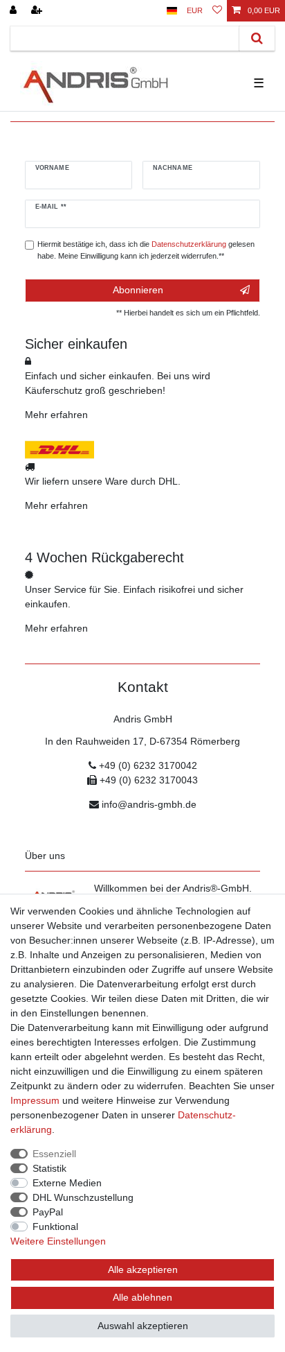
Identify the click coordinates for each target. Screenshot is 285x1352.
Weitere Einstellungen (58, 1241)
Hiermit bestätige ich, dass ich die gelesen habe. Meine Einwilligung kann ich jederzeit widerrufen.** (146, 250)
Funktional (55, 1226)
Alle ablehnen (142, 1297)
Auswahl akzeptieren (143, 1325)
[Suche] (257, 38)
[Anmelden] (14, 10)
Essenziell (54, 1153)
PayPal (48, 1211)
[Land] (172, 10)
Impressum (34, 1100)
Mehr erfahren (56, 414)
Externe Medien (67, 1182)
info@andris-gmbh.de (149, 804)
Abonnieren (138, 289)
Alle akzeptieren (143, 1269)
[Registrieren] (38, 10)
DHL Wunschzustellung (83, 1197)
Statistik (49, 1168)
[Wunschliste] (217, 10)
